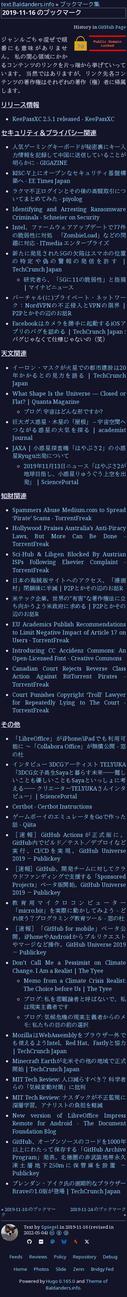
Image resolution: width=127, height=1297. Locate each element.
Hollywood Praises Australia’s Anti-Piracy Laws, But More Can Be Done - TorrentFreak (69, 536)
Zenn (78, 1269)
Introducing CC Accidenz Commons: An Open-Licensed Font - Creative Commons (69, 654)
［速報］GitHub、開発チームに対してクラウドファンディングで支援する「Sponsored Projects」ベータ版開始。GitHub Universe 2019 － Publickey (69, 880)
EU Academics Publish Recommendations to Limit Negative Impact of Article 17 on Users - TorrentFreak (69, 632)
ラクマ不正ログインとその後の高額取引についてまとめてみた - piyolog (69, 195)
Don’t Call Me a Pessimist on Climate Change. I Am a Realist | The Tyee (69, 966)
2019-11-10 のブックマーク (28, 1212)
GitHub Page (112, 27)
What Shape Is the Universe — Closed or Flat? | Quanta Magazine (69, 397)
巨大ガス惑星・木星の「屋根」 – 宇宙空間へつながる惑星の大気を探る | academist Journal (69, 430)
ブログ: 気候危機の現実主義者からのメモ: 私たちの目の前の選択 (75, 1021)
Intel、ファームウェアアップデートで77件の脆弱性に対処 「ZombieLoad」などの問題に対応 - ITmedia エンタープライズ (69, 235)
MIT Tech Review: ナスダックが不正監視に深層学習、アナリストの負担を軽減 (69, 1101)
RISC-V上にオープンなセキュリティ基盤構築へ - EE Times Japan (69, 177)
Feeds (16, 1256)
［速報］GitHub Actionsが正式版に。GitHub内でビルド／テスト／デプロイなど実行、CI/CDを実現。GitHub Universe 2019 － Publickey (69, 846)
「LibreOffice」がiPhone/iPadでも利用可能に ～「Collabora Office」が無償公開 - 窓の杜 (69, 746)
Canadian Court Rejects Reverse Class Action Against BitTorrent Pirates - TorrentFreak (69, 676)
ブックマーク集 (79, 4)
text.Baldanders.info (27, 4)
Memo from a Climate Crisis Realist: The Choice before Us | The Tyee (75, 984)
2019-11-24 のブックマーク (98, 1209)
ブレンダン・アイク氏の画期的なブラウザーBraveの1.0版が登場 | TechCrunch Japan (69, 1187)
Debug (110, 1256)
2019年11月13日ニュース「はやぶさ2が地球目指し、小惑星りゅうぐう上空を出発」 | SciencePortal (75, 474)
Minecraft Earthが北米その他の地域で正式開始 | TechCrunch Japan (69, 1065)
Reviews (38, 1256)
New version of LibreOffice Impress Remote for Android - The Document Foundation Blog (69, 1123)
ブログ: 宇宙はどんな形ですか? (63, 411)
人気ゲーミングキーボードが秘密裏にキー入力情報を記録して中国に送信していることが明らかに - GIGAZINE (69, 155)
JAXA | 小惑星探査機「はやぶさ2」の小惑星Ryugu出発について (69, 452)
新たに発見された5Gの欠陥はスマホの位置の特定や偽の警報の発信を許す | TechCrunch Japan (69, 261)
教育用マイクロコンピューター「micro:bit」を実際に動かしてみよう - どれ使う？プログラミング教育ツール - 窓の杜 (69, 911)
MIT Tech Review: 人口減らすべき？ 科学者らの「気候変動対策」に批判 (69, 1083)
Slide (61, 1269)
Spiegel (50, 1227)
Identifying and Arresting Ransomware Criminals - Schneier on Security (69, 213)
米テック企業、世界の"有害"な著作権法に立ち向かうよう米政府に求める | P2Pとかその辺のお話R (69, 606)
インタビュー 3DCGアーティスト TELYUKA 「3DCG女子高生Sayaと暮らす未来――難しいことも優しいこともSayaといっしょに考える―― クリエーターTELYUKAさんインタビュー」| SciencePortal (69, 780)
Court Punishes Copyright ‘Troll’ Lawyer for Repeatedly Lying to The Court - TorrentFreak (69, 703)
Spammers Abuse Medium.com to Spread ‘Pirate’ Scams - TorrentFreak (69, 514)
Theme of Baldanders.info (77, 1284)
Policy (60, 1256)
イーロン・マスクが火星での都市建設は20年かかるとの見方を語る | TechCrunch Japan (69, 376)
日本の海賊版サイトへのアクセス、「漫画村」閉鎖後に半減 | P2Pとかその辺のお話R (69, 584)
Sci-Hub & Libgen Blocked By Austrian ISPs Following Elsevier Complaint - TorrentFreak (69, 562)
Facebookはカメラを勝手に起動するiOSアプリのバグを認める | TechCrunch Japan (69, 327)
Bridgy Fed (102, 1269)
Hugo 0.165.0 (60, 1281)
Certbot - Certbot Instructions (52, 806)
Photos (41, 1269)
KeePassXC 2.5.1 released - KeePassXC (63, 119)
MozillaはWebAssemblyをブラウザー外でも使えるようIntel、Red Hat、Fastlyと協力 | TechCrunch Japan (69, 1043)
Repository (84, 1256)
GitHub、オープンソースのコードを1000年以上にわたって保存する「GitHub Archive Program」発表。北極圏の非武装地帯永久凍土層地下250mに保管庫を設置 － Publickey (69, 1157)
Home (20, 1269)
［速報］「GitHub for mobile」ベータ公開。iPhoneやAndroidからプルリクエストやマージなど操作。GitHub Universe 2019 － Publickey (69, 940)
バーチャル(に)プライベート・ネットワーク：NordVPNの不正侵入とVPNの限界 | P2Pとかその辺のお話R (69, 305)
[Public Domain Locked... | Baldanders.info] (99, 49)
